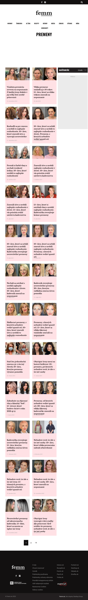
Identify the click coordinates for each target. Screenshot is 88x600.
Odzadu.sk (74, 571)
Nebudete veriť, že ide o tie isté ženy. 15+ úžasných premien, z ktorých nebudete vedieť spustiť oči (17, 484)
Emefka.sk (74, 574)
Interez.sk (60, 565)
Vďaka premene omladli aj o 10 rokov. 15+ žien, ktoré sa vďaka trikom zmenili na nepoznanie (44, 92)
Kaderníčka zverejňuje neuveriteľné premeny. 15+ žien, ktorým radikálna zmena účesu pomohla (17, 445)
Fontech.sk (75, 565)
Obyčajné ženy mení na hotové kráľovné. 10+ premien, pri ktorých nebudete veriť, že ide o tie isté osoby (44, 367)
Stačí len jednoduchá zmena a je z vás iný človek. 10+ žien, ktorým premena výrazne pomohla (16, 367)
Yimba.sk (60, 577)
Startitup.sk (75, 568)
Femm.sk (60, 571)
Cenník (34, 571)
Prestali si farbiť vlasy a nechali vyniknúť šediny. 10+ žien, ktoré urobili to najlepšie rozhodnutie (17, 170)
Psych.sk (60, 574)
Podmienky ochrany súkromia (42, 577)
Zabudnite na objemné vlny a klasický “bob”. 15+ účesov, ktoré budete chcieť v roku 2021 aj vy (17, 406)
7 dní (85, 70)
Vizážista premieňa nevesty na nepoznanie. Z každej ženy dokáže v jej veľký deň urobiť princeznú (17, 92)
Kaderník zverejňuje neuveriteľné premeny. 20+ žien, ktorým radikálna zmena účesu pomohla (44, 288)
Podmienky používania (40, 574)
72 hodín (80, 70)
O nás (34, 565)
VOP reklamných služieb (40, 583)
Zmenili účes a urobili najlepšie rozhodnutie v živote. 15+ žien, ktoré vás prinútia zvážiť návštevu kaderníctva (17, 210)
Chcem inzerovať (38, 568)
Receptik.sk (61, 568)
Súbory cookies (37, 590)
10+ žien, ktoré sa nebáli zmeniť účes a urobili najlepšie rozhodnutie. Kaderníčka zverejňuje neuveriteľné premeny (17, 249)
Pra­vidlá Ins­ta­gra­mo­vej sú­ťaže (42, 580)
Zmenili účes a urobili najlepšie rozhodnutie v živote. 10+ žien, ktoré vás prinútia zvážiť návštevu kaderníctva (44, 170)
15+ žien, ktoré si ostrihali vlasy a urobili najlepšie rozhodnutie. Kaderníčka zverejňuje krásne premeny (44, 210)
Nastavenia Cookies (39, 587)
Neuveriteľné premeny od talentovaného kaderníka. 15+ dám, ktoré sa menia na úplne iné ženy (17, 524)
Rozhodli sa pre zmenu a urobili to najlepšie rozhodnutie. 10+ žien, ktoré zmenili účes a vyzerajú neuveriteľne (17, 131)
